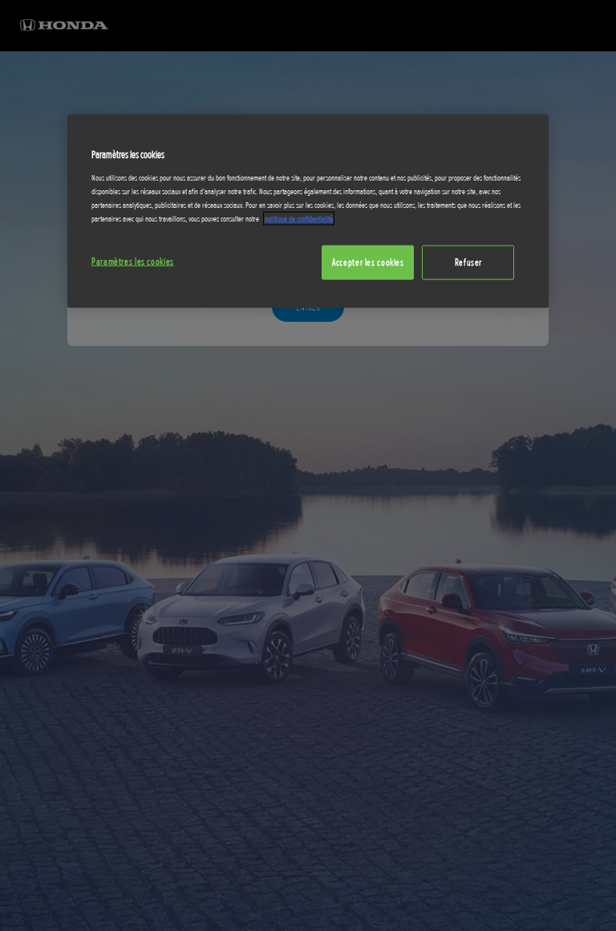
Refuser (468, 261)
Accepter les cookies (368, 261)
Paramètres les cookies (132, 260)
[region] (308, 211)
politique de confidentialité (299, 218)
